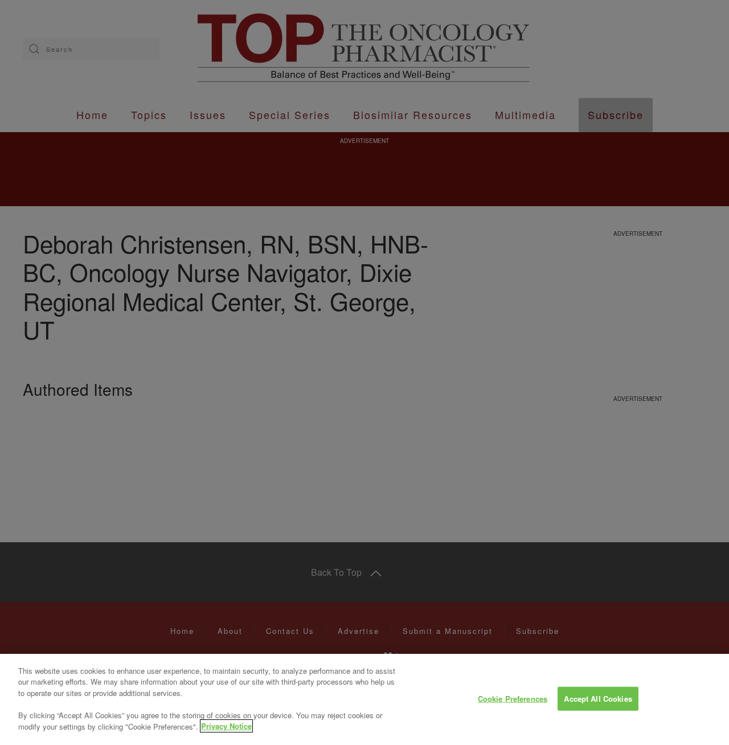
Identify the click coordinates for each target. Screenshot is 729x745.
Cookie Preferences (512, 698)
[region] (364, 699)
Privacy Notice (226, 726)
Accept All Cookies (598, 698)
